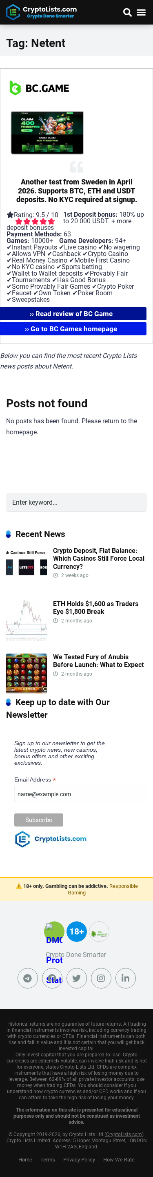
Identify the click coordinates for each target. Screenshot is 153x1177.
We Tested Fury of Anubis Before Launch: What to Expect (98, 661)
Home (25, 1160)
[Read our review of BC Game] (39, 107)
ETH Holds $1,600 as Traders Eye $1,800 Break (95, 607)
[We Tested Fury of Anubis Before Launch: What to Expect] (26, 692)
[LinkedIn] (125, 978)
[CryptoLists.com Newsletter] (59, 845)
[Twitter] (77, 978)
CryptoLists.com (124, 1134)
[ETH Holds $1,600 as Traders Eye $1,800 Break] (26, 638)
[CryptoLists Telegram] (28, 978)
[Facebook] (52, 978)
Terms (47, 1160)
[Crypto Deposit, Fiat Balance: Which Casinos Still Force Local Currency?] (26, 585)
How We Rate (119, 1160)
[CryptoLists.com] (41, 11)
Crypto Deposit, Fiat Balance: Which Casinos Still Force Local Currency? (98, 558)
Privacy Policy (79, 1160)
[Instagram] (101, 978)
